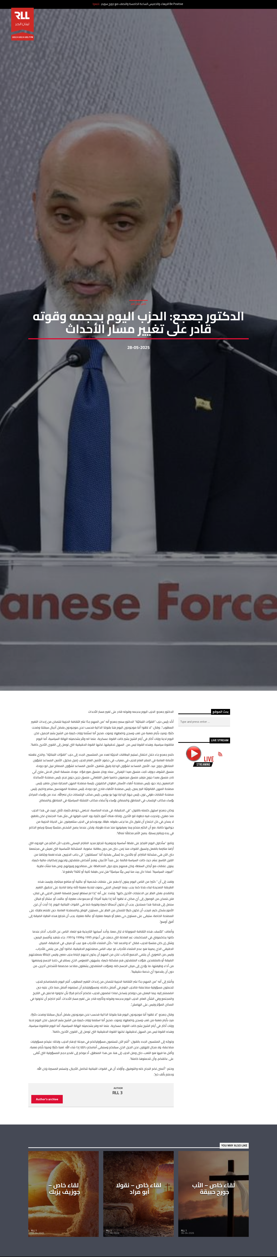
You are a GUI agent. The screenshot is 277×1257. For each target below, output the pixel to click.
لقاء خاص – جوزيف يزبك (64, 1209)
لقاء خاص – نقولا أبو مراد (138, 1209)
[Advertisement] (204, 851)
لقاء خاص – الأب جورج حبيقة (213, 1209)
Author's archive (47, 1119)
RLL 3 (117, 1113)
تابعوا (96, 4)
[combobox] (204, 742)
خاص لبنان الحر (138, 313)
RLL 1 (34, 1251)
